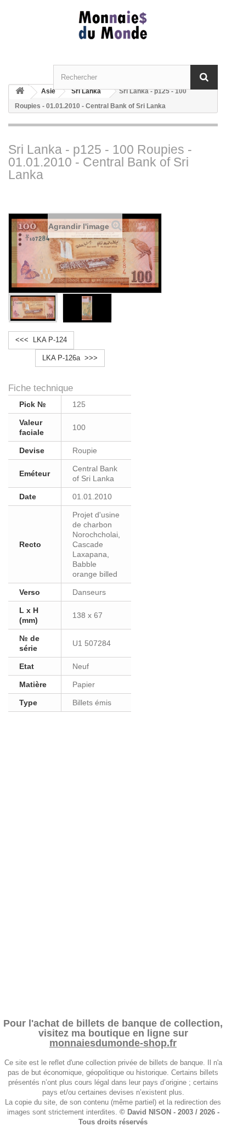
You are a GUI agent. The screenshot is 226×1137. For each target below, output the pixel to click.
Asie (48, 91)
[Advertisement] (113, 863)
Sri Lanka (86, 91)
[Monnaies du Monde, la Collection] (113, 25)
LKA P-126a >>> (70, 358)
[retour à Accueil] (19, 92)
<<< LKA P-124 (41, 340)
